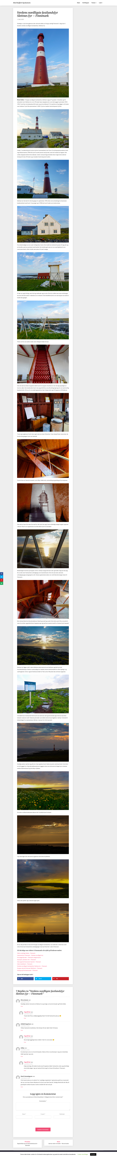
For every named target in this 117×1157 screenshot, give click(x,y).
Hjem (78, 2)
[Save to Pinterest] (1, 580)
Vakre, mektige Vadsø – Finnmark (26, 953)
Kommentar (43, 1101)
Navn (24, 1114)
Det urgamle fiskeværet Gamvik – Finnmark (29, 962)
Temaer (93, 2)
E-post (43, 1114)
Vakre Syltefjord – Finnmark (24, 964)
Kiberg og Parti (21, 970)
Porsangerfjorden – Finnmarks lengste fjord (29, 957)
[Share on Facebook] (1, 573)
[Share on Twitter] (1, 576)
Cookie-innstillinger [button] (83, 1154)
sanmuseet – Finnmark (32, 970)
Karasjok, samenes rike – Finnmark (26, 959)
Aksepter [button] (93, 1154)
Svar (22, 1006)
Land (100, 2)
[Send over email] (1, 583)
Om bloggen (85, 2)
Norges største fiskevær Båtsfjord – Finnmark (29, 968)
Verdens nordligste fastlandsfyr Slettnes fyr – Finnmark (32, 966)
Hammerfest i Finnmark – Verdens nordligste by (30, 955)
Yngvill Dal (27, 1012)
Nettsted (61, 1114)
